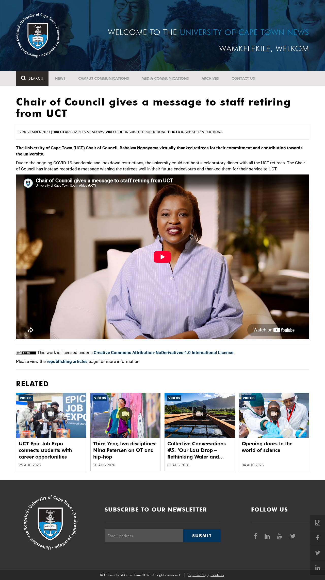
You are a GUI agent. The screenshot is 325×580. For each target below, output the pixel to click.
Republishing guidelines (206, 575)
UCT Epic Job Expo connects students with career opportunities (45, 450)
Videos (25, 398)
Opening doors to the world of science (267, 447)
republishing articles (67, 361)
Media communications (165, 78)
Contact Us (243, 78)
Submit (202, 535)
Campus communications (103, 78)
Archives (210, 78)
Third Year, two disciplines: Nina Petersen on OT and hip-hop (125, 450)
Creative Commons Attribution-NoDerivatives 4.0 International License (163, 352)
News (60, 78)
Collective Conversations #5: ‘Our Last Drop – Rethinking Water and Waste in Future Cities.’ (196, 450)
